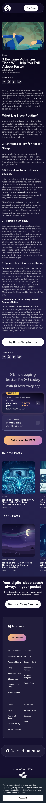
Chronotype (13, 679)
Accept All (23, 798)
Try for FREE (17, 637)
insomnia (37, 98)
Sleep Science (14, 692)
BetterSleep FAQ (13, 686)
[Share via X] (9, 82)
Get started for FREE (23, 440)
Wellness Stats (14, 673)
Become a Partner (28, 669)
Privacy (11, 710)
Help (26, 721)
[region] (23, 790)
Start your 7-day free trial (23, 604)
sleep (22, 215)
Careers (27, 716)
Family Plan (29, 683)
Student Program (27, 676)
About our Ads (14, 729)
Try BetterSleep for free (23, 342)
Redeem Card (30, 662)
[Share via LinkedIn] (14, 82)
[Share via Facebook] (4, 82)
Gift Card (28, 656)
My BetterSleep (15, 656)
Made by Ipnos (30, 710)
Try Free (31, 8)
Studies (5, 268)
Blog (10, 668)
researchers (23, 192)
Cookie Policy (14, 723)
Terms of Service (12, 717)
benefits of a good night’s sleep (21, 306)
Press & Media (14, 662)
